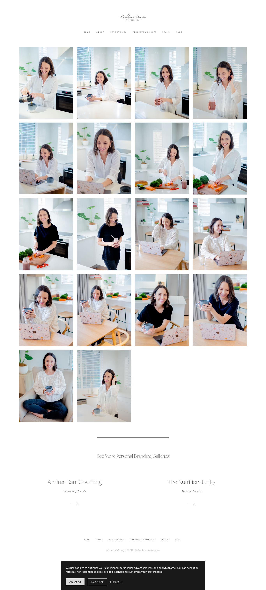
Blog (179, 32)
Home (87, 32)
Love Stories (118, 32)
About (100, 32)
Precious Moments (144, 32)
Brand (166, 32)
